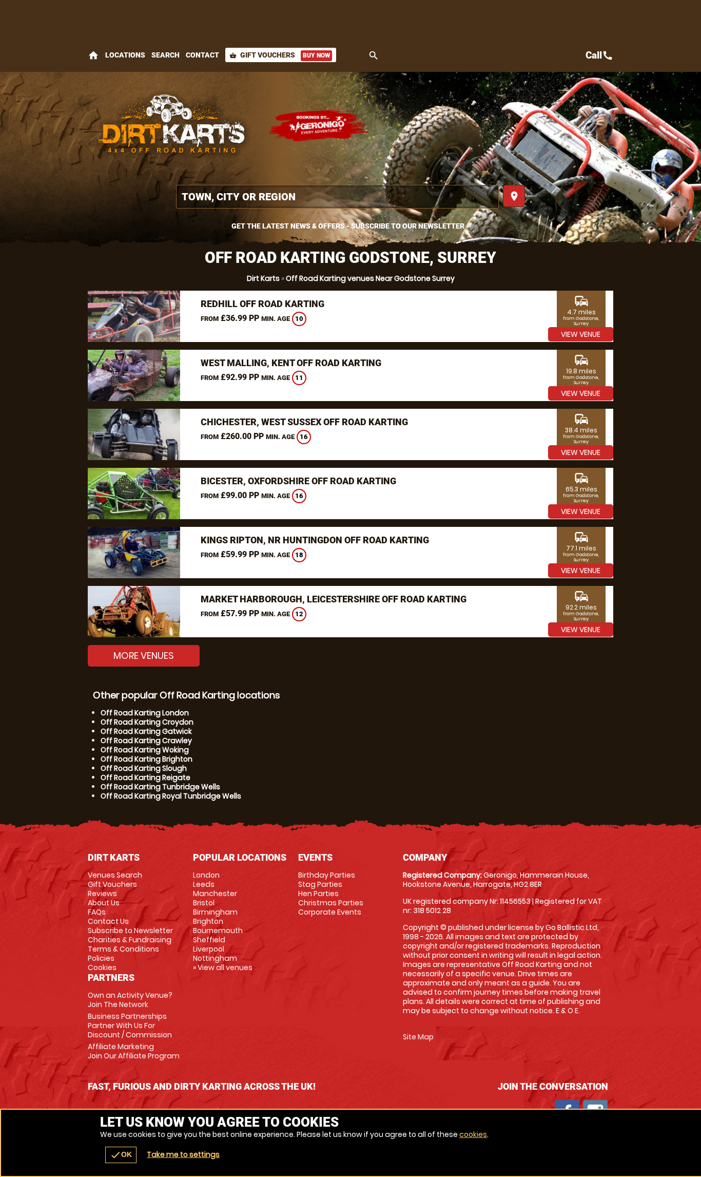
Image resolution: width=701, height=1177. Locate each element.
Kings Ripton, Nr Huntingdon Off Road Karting (315, 540)
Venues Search (115, 875)
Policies (101, 958)
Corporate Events (329, 912)
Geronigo (318, 125)
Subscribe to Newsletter (130, 930)
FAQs (97, 912)
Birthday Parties (326, 875)
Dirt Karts (263, 278)
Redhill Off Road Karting (262, 303)
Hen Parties (318, 893)
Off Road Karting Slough (144, 768)
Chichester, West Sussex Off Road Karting (304, 421)
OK (121, 1155)
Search (165, 55)
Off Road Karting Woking (145, 750)
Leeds (204, 884)
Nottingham (215, 958)
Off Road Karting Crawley (146, 740)
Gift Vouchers (279, 55)
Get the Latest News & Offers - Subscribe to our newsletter (347, 226)
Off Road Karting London (145, 713)
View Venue (580, 334)
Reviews (102, 893)
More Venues (143, 655)
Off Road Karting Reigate (145, 777)
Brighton (208, 921)
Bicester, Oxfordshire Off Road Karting (298, 481)
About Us (104, 903)
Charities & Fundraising (129, 940)
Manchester (215, 893)
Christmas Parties (330, 903)
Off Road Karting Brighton (146, 759)
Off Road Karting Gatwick (146, 731)
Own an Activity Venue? (130, 1000)
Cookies (102, 967)
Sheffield (209, 940)
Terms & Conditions (123, 949)
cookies (473, 1134)
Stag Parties (320, 884)
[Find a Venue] (337, 196)
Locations (125, 55)
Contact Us (108, 921)
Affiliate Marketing (134, 1051)
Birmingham (215, 912)
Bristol (204, 903)
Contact (202, 55)
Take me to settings (183, 1154)
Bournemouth (218, 930)
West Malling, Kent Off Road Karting (291, 362)
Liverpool (208, 949)
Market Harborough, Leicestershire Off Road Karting (333, 599)
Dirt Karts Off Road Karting (172, 125)
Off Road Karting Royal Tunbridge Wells (171, 796)
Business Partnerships (130, 1025)
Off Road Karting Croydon (147, 722)
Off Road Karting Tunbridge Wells (160, 787)
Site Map (418, 1037)
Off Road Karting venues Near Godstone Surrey (370, 278)
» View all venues (222, 967)
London (206, 875)
